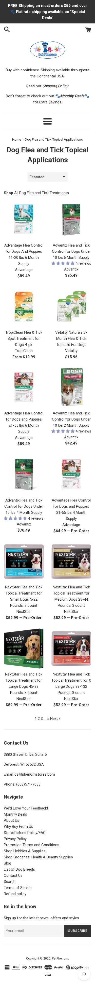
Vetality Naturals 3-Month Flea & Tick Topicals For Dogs (71, 338)
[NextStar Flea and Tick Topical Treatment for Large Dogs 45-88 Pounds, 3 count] (24, 648)
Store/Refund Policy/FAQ (25, 832)
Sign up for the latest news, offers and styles (41, 918)
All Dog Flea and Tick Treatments (41, 193)
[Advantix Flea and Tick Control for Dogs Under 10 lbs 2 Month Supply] (71, 388)
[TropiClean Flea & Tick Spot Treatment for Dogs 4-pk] (24, 307)
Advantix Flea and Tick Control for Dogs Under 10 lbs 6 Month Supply (71, 251)
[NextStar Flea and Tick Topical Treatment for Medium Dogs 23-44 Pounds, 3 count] (71, 562)
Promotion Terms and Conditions (31, 845)
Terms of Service (18, 887)
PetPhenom (60, 958)
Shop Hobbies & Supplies (25, 851)
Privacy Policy (15, 838)
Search (9, 881)
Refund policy (15, 894)
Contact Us (13, 875)
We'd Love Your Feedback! (26, 808)
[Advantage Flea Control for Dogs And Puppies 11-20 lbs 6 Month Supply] (24, 220)
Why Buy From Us (18, 826)
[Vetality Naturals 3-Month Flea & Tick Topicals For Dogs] (71, 307)
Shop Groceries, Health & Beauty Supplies (38, 857)
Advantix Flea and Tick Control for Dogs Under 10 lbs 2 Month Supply (71, 419)
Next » (55, 718)
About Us (11, 820)
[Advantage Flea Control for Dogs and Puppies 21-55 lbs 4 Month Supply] (71, 474)
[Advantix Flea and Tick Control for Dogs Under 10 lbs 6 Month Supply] (71, 220)
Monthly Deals (15, 814)
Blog (7, 863)
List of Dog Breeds (19, 869)
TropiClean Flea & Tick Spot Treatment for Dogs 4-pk (23, 338)
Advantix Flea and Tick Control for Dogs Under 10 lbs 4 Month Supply (23, 506)
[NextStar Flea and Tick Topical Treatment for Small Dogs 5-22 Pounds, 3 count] (24, 562)
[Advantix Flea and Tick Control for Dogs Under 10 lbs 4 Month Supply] (24, 474)
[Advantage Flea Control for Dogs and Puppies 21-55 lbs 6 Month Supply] (24, 388)
